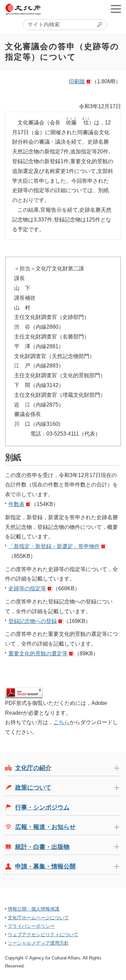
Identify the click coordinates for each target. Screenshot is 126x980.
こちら (61, 722)
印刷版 (77, 81)
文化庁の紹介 (33, 768)
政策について (33, 787)
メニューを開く (116, 9)
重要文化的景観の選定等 (38, 653)
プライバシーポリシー (31, 926)
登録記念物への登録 (32, 621)
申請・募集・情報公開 (45, 866)
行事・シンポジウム (42, 807)
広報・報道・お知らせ (45, 827)
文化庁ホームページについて (38, 917)
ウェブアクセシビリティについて (43, 934)
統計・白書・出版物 (42, 846)
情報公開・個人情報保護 (33, 909)
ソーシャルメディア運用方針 (38, 943)
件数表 (16, 504)
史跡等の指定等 (27, 588)
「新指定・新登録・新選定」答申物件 (54, 546)
